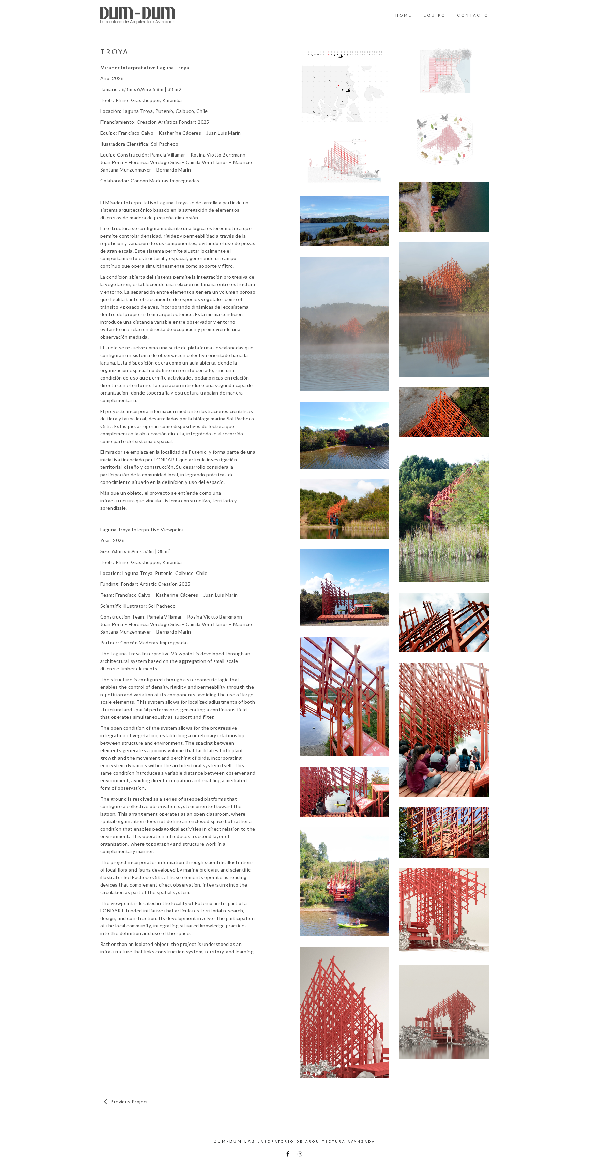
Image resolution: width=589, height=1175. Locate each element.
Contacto (473, 15)
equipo (435, 15)
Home (403, 15)
